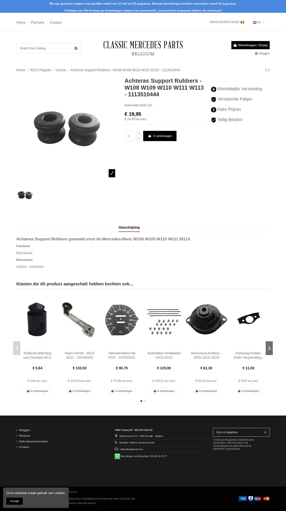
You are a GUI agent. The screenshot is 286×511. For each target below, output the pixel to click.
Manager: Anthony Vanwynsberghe (137, 442)
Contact (56, 22)
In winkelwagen (162, 136)
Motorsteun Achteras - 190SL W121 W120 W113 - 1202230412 (206, 357)
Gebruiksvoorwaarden (33, 441)
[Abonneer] (265, 432)
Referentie (132, 105)
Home (21, 22)
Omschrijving (129, 227)
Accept (14, 501)
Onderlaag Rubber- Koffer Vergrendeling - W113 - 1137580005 (248, 357)
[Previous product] (266, 70)
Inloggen (24, 430)
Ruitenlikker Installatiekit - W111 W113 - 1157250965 (164, 357)
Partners (38, 22)
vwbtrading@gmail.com (131, 449)
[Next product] (269, 70)
